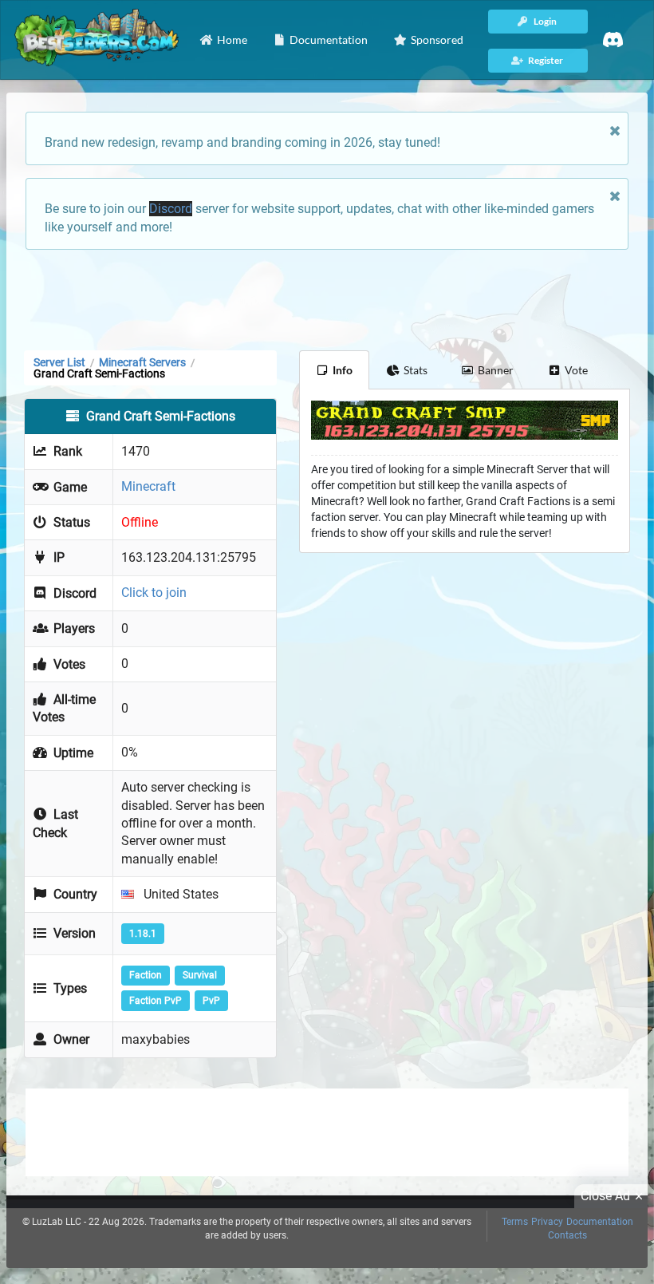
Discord (170, 208)
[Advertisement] (327, 298)
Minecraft (148, 486)
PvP (211, 1000)
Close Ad (605, 1195)
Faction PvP (155, 1000)
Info (343, 370)
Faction (145, 975)
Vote (576, 370)
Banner (496, 370)
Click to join (154, 592)
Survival (200, 975)
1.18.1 (142, 933)
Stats (415, 370)
